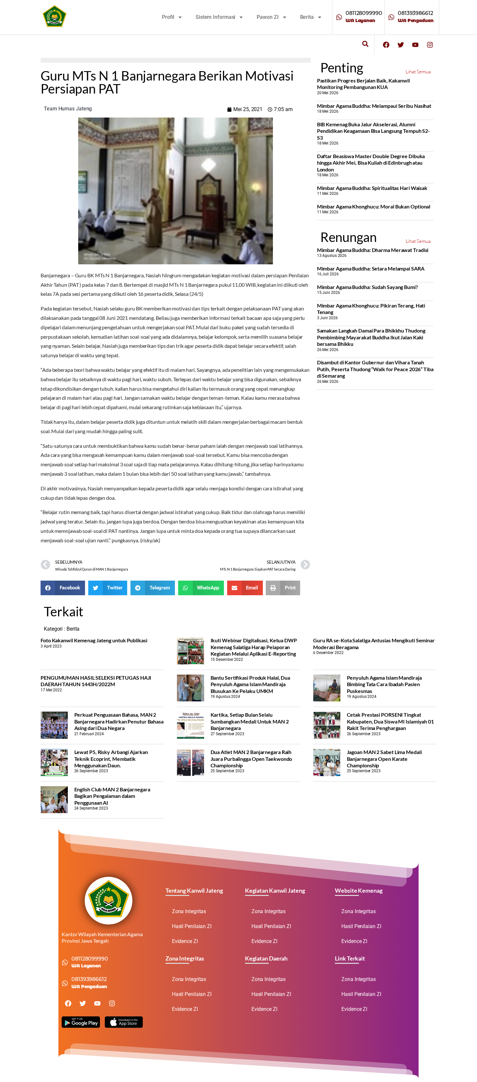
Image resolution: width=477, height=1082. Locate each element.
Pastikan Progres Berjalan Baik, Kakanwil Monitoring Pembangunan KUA (363, 83)
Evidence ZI (185, 941)
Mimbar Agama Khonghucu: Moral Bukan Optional (374, 206)
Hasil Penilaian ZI (192, 926)
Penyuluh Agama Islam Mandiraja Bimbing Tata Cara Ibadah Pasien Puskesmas (384, 684)
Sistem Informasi (215, 17)
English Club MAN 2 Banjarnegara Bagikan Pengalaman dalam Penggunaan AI (112, 796)
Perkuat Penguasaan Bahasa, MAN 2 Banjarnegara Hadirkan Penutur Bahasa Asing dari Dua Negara (119, 721)
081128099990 (364, 13)
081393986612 (415, 13)
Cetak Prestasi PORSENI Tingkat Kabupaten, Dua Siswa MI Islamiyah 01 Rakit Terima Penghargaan (390, 721)
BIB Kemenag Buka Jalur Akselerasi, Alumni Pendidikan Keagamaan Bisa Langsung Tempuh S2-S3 (373, 131)
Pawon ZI (267, 17)
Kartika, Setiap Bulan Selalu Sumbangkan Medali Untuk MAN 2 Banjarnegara (250, 721)
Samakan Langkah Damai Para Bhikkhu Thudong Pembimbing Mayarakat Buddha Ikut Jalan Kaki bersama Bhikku (371, 337)
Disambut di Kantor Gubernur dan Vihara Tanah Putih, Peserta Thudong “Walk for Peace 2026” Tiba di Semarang (375, 369)
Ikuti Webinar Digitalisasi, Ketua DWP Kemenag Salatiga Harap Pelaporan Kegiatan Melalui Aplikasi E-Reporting (254, 647)
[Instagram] (429, 44)
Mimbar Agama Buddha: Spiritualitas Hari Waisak (372, 188)
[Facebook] (386, 44)
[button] (365, 44)
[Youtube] (415, 44)
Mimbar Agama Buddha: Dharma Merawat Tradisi (373, 250)
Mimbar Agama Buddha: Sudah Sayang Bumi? (367, 287)
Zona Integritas (189, 911)
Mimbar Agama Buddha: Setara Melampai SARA (370, 268)
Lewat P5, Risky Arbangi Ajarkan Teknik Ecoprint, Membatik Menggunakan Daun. (111, 758)
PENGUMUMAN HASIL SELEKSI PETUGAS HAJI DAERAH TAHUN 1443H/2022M (96, 680)
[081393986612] (391, 17)
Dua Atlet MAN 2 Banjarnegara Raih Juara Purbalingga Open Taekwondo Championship (251, 758)
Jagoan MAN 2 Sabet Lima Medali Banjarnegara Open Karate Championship (384, 758)
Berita (307, 17)
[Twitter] (400, 44)
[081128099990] (339, 17)
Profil (168, 17)
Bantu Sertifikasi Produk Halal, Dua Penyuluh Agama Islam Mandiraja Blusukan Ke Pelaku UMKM (250, 684)
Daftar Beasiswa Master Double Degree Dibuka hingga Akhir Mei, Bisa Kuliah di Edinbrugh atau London (371, 162)
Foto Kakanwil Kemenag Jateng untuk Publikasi (94, 640)
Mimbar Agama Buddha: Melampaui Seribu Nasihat (374, 106)
